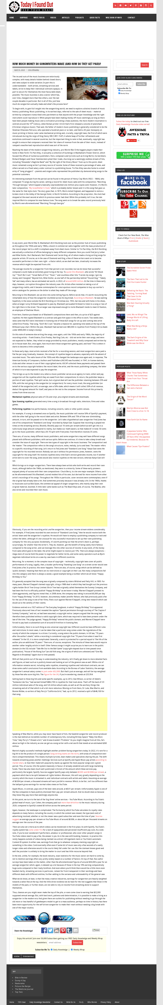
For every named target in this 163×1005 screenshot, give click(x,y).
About (117, 1002)
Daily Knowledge (60, 950)
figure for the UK (51, 674)
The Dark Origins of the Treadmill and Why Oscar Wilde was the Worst (137, 340)
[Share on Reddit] (57, 930)
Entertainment (28, 956)
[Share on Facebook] (44, 930)
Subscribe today (123, 121)
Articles (65, 17)
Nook (145, 238)
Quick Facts (95, 17)
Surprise (24, 17)
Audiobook (133, 241)
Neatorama (19, 983)
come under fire (36, 830)
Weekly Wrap (79, 950)
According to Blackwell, (84, 298)
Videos (53, 17)
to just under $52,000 (50, 671)
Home (11, 17)
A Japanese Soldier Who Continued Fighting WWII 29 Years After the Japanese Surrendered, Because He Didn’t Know (133, 437)
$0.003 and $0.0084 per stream (91, 772)
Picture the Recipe (22, 986)
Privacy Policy (106, 1002)
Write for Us (39, 17)
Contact (131, 17)
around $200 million (74, 281)
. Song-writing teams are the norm (64, 754)
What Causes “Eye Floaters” (138, 446)
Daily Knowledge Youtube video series (132, 124)
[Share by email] (76, 930)
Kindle (138, 238)
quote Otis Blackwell (75, 272)
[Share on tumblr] (69, 930)
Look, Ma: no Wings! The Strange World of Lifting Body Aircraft (137, 317)
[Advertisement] (81, 39)
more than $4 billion (70, 802)
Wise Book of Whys (114, 17)
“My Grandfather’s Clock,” (40, 188)
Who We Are (92, 1002)
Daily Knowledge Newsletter (39, 1002)
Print (132, 238)
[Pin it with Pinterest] (63, 930)
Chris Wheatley (33, 70)
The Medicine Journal (24, 989)
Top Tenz (19, 992)
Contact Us (58, 1002)
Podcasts (79, 17)
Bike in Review (21, 978)
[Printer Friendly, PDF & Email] (96, 931)
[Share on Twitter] (50, 930)
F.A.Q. (81, 1002)
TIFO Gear (22, 1002)
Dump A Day (20, 980)
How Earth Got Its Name (137, 420)
